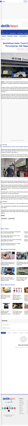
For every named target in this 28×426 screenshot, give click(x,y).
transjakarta (4, 218)
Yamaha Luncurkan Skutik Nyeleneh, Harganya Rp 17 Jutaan (6, 312)
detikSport (21, 408)
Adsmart (4, 36)
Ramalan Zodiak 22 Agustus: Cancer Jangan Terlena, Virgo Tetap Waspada (17, 297)
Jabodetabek (13, 33)
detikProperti (21, 413)
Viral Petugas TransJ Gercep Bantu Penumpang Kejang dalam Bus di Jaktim (11, 240)
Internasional (20, 33)
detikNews (3, 39)
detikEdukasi (21, 402)
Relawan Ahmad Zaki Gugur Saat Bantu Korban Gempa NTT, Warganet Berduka (8, 279)
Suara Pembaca (23, 36)
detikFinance (21, 403)
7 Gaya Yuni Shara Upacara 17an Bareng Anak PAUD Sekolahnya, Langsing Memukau (8, 263)
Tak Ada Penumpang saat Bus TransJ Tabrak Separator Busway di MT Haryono (10, 244)
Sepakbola (21, 410)
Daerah (15, 36)
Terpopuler (9, 36)
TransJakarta (16, 82)
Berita (7, 33)
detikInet (20, 405)
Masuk (25, 1)
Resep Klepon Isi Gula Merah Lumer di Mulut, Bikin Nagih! (5, 297)
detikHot (20, 407)
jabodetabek (11, 218)
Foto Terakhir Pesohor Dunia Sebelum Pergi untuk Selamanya (17, 312)
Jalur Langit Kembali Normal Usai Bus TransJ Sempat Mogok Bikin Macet (10, 236)
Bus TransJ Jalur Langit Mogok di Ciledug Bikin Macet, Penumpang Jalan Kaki (11, 232)
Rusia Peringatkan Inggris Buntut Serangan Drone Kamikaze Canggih (21, 279)
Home (2, 33)
